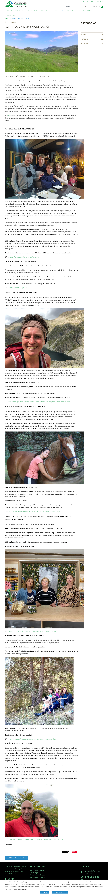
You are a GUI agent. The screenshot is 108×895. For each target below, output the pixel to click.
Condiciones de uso (37, 875)
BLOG (6, 18)
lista (9, 115)
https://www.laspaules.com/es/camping (24, 257)
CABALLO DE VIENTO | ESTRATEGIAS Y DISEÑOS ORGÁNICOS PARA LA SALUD (38, 840)
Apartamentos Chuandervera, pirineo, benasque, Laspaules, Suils (32, 739)
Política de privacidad (38, 877)
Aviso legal (34, 873)
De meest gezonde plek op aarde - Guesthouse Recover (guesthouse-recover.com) (39, 402)
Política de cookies (37, 870)
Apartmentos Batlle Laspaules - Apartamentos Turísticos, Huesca (32, 631)
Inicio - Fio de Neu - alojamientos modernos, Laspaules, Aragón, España (35, 511)
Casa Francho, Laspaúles (18, 288)
